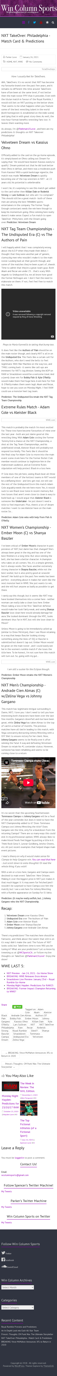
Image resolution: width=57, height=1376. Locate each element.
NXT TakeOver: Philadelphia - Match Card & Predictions (26, 1338)
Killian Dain (38, 1021)
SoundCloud (12, 1267)
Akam (37, 1012)
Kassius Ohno (21, 1021)
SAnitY (34, 1030)
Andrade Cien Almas (21, 1015)
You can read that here (43, 859)
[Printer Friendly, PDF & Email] (17, 1006)
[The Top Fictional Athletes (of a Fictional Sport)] (28, 1102)
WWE (20, 61)
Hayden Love (8, 1114)
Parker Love (11, 57)
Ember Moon (31, 1018)
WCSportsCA (26, 952)
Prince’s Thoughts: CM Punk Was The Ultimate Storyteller (25, 1065)
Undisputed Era (20, 1036)
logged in (19, 1157)
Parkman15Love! (36, 955)
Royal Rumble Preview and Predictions (19, 1326)
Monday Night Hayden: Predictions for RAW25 (30, 985)
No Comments (35, 61)
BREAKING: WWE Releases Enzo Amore (27, 976)
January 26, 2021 (30, 57)
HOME (9, 61)
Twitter (8, 1253)
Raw (20, 1027)
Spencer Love (25, 1143)
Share (4, 1004)
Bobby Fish (15, 1018)
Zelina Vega (18, 1039)
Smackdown (19, 1033)
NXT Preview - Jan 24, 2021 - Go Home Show (30, 973)
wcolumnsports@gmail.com (15, 1175)
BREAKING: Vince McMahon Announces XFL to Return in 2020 (27, 1054)
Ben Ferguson (27, 1098)
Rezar (30, 1027)
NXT (15, 61)
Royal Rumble (19, 1030)
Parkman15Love (27, 128)
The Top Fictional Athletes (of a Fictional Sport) (28, 1128)
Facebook (9, 1260)
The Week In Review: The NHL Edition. (27, 1087)
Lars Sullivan (19, 1024)
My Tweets (6, 1191)
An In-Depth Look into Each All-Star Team (20, 1330)
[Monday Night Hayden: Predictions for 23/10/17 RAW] (10, 1083)
